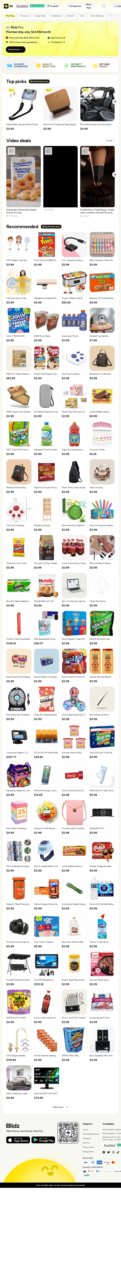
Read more (14, 49)
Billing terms (88, 1152)
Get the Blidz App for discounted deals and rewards (60, 1185)
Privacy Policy (89, 1147)
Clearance (56, 16)
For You (10, 16)
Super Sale (40, 16)
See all (109, 140)
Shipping (87, 1138)
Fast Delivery (97, 16)
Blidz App (88, 6)
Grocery (24, 16)
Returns (86, 1143)
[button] (23, 109)
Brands (70, 16)
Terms (85, 1129)
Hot (82, 16)
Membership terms (91, 1134)
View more (58, 1107)
